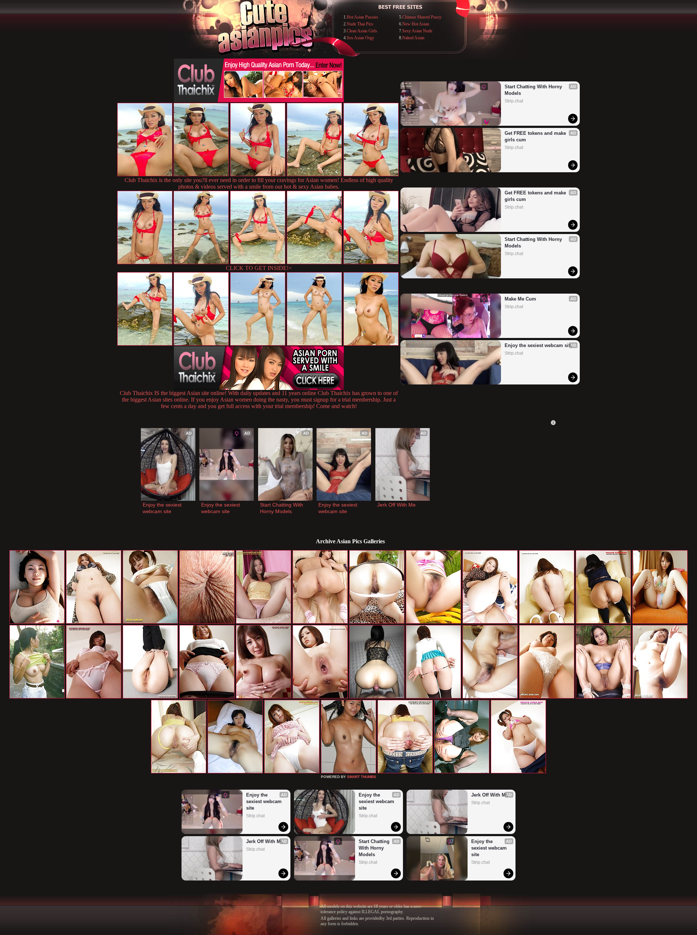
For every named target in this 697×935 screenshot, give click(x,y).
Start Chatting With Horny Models (534, 90)
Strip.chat (514, 101)
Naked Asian (413, 37)
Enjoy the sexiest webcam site (538, 345)
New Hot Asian (415, 24)
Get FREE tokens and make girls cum (536, 136)
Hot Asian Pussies (362, 17)
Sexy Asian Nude (417, 30)
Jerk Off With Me (396, 505)
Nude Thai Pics (360, 24)
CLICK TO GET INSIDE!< (259, 268)
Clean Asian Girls (362, 30)
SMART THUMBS (361, 777)
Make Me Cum (520, 299)
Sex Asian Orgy (360, 37)
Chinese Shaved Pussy (421, 17)
